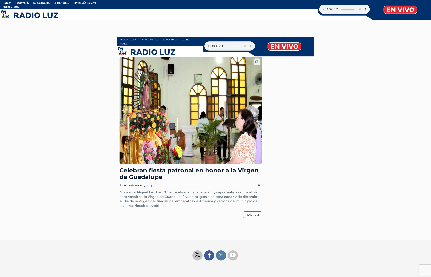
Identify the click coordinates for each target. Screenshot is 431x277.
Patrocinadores (41, 3)
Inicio (6, 3)
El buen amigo (61, 3)
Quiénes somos (11, 7)
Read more (253, 214)
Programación (22, 3)
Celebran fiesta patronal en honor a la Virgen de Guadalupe (189, 173)
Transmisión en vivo (84, 3)
